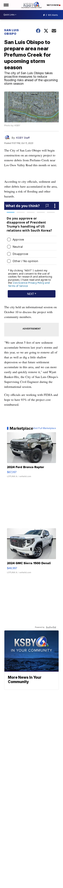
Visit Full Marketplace (44, 428)
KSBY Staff (23, 137)
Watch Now (53, 5)
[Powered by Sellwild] (51, 627)
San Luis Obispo (11, 31)
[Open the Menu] (6, 5)
